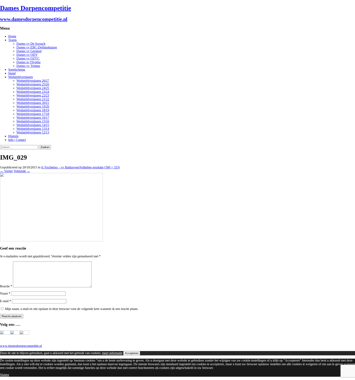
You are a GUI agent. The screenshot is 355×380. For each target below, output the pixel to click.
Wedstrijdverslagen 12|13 (32, 132)
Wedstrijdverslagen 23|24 (32, 91)
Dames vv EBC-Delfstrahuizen (36, 47)
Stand (12, 73)
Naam (5, 293)
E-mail (5, 301)
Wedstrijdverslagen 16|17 (32, 117)
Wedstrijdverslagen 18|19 (32, 110)
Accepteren (131, 353)
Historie (13, 136)
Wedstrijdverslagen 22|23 (32, 95)
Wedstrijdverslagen (20, 77)
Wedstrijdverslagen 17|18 (32, 114)
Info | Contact (17, 140)
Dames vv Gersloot (28, 51)
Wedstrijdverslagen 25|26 (32, 84)
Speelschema (16, 69)
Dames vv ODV (27, 54)
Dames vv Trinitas (28, 66)
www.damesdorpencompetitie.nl (21, 346)
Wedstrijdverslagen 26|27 (32, 80)
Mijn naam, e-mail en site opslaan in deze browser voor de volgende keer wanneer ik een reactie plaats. (71, 309)
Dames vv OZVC (28, 58)
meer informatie (112, 353)
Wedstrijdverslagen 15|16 (32, 121)
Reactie (6, 286)
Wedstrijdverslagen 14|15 (32, 125)
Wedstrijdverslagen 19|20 (32, 106)
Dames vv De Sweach (30, 43)
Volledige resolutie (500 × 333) (100, 167)
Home (12, 36)
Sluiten (4, 375)
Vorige (6, 171)
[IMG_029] (51, 240)
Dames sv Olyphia (28, 62)
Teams (12, 40)
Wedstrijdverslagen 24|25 (32, 88)
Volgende (22, 171)
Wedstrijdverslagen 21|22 (32, 99)
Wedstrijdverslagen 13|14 (32, 128)
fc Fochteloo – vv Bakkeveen (60, 167)
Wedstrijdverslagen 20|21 (32, 103)
